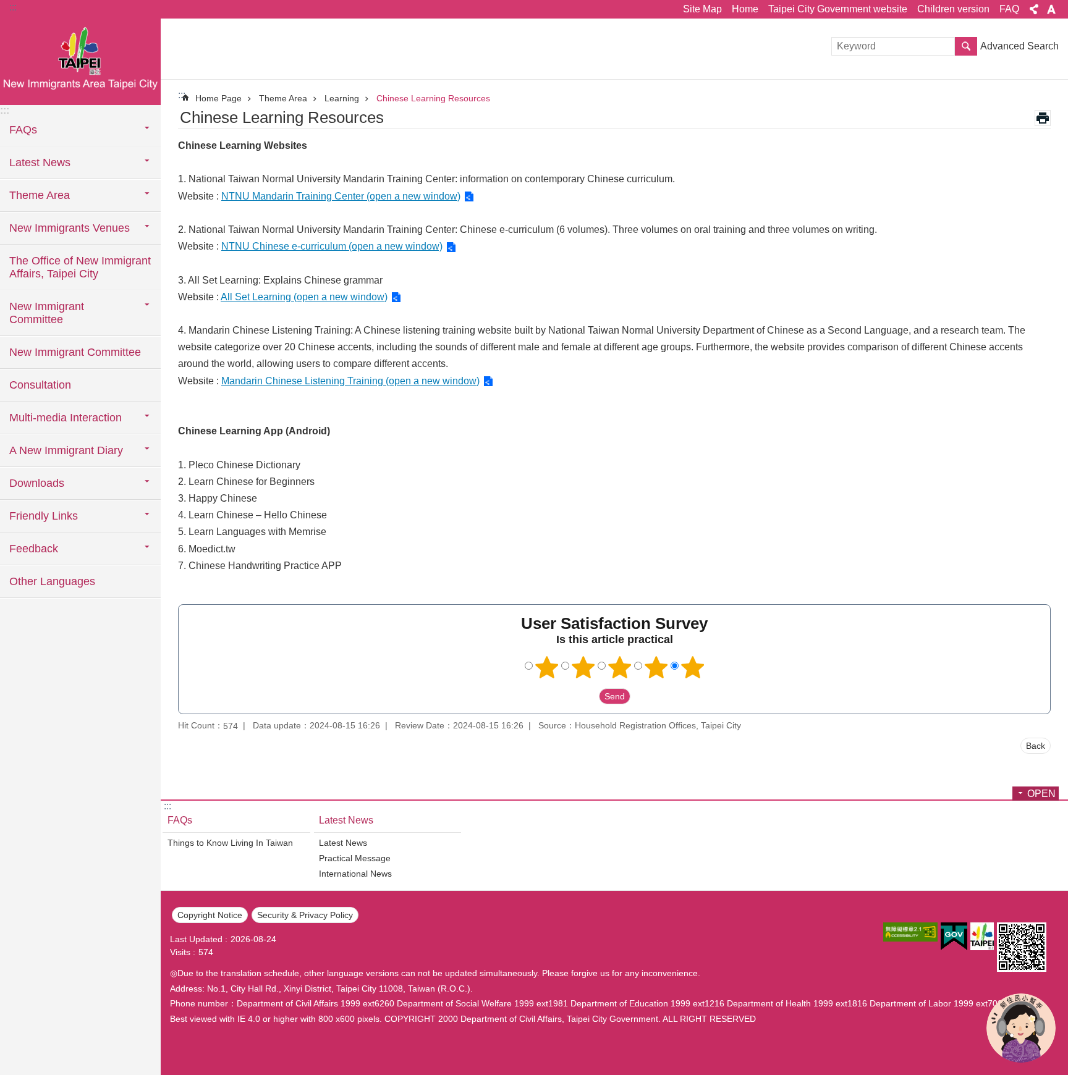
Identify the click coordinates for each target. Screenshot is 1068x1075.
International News (355, 874)
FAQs (179, 820)
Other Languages (52, 581)
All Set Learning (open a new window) (304, 297)
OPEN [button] (1041, 793)
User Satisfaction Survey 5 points (693, 667)
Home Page (218, 98)
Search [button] (966, 46)
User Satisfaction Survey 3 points (620, 667)
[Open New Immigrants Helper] (1021, 1028)
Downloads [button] (36, 483)
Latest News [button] (39, 162)
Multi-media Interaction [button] (65, 417)
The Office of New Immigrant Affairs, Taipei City (80, 267)
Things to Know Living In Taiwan (230, 843)
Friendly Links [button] (43, 516)
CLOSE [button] (1034, 9)
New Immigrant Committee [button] (46, 313)
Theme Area (283, 98)
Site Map (702, 9)
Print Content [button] (1043, 118)
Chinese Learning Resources (433, 98)
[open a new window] (910, 932)
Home (745, 9)
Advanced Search (1019, 46)
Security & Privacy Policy (305, 915)
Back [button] (1035, 746)
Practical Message (355, 858)
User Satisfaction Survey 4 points (656, 667)
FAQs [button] (23, 130)
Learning (341, 98)
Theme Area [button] (39, 195)
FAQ (1009, 9)
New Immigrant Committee (75, 352)
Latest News (346, 820)
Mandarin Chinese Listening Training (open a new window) (350, 381)
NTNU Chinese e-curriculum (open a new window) (332, 246)
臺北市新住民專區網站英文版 (80, 62)
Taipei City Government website (837, 9)
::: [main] (181, 95)
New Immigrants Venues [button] (69, 228)
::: (13, 7)
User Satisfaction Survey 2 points (583, 667)
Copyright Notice (209, 915)
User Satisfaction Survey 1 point (547, 667)
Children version (953, 9)
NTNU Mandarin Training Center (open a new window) (340, 196)
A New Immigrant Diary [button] (66, 450)
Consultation (40, 385)
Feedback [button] (33, 548)
